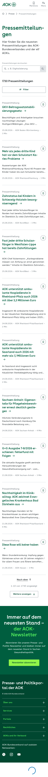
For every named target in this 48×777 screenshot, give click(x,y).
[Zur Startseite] (9, 4)
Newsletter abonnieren (24, 663)
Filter (26, 90)
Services (7, 711)
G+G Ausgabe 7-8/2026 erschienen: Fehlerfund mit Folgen (19, 452)
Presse (12, 14)
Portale (7, 719)
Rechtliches (9, 727)
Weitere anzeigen (22, 594)
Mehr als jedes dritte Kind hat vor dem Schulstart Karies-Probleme (19, 155)
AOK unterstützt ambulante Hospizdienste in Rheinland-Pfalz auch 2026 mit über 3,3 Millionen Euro (19, 295)
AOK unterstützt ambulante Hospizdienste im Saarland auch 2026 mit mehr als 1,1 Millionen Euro (18, 350)
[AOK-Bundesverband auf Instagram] (11, 754)
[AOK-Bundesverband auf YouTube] (19, 754)
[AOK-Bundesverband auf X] (3, 754)
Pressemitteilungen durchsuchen (14, 63)
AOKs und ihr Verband (14, 736)
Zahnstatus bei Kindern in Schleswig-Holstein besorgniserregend (19, 200)
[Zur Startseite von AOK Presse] (3, 14)
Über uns (7, 703)
